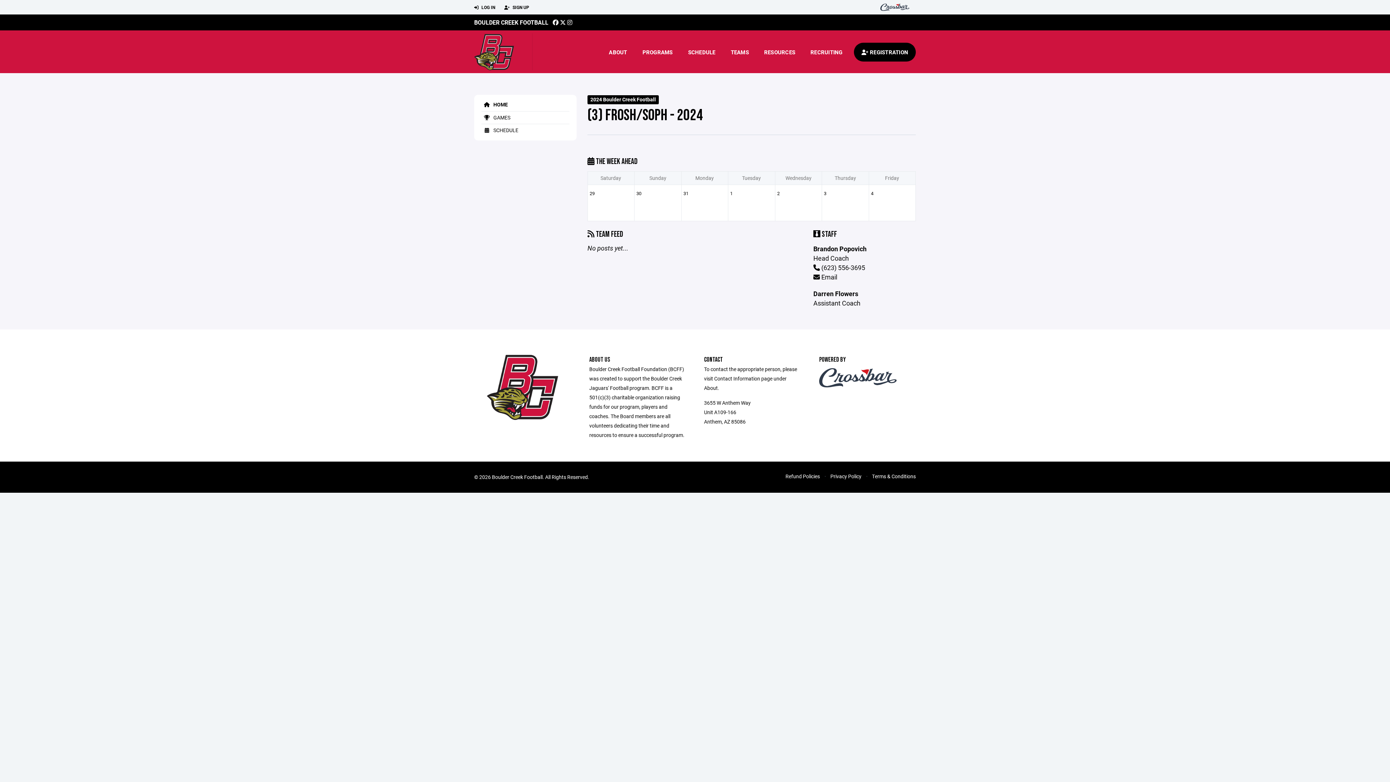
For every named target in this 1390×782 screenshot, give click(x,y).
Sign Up (520, 7)
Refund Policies (802, 476)
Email (828, 277)
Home (500, 104)
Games (501, 117)
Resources (779, 52)
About (618, 52)
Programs (658, 52)
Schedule (702, 52)
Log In (487, 7)
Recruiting (826, 52)
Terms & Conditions (894, 476)
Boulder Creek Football (511, 22)
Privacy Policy (846, 476)
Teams (740, 52)
